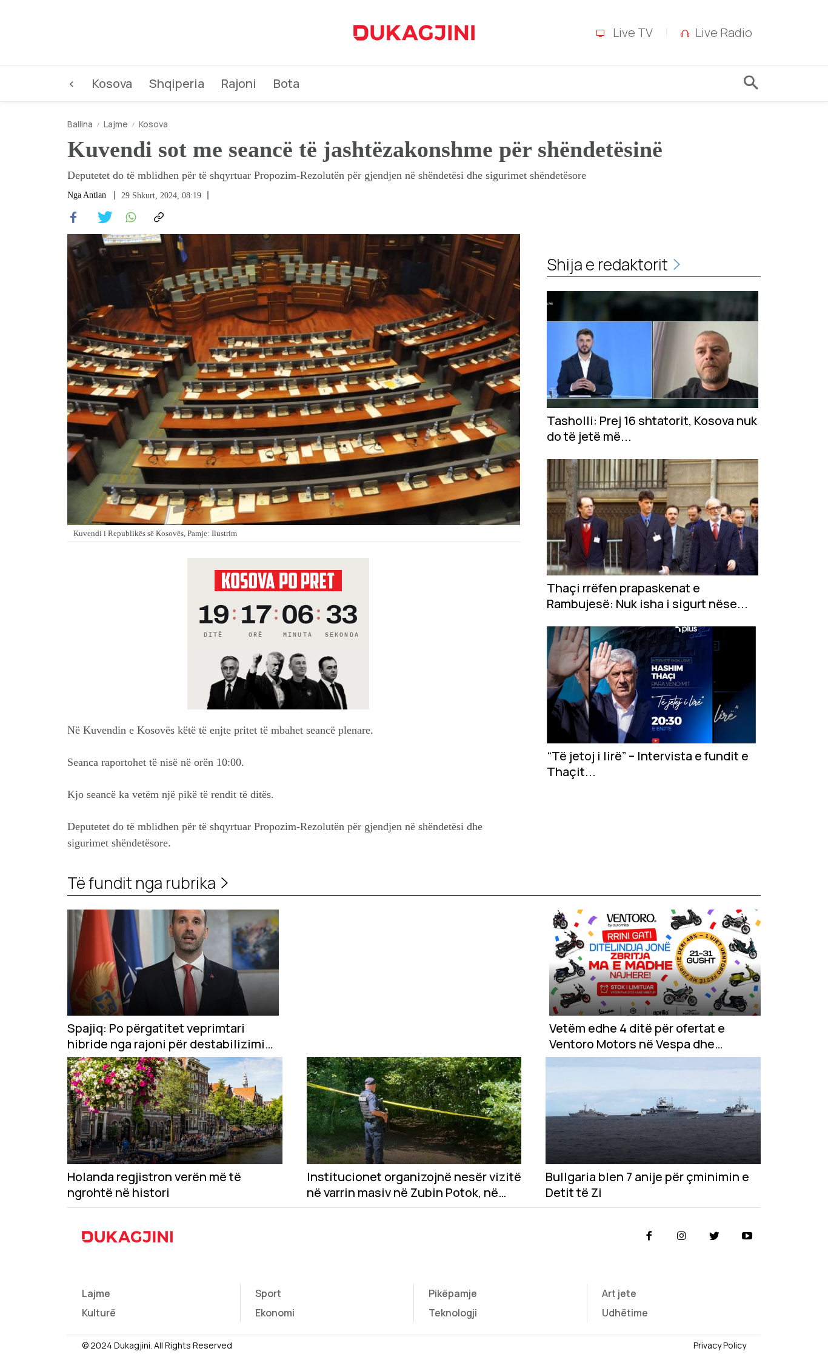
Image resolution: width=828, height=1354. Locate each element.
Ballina (80, 124)
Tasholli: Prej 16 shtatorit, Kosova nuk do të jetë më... (652, 428)
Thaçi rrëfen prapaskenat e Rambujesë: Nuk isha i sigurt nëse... (647, 596)
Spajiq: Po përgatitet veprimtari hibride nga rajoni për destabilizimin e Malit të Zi (169, 1036)
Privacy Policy (719, 1345)
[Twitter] (101, 218)
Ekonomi (275, 1312)
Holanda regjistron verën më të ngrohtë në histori (154, 1185)
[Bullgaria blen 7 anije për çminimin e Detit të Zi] (653, 1110)
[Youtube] (747, 1236)
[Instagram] (681, 1236)
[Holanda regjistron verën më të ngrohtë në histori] (174, 1110)
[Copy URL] (157, 218)
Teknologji (453, 1312)
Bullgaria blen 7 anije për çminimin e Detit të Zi (647, 1185)
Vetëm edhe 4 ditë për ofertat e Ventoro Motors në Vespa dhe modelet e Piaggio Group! (637, 1036)
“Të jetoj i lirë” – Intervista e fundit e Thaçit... (648, 764)
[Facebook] (73, 218)
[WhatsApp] (129, 218)
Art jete (619, 1293)
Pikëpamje (453, 1293)
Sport (268, 1293)
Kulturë (99, 1312)
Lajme (116, 124)
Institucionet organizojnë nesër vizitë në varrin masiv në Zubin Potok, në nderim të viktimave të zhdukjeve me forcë (414, 1185)
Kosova (153, 124)
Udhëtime (625, 1312)
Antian (94, 195)
